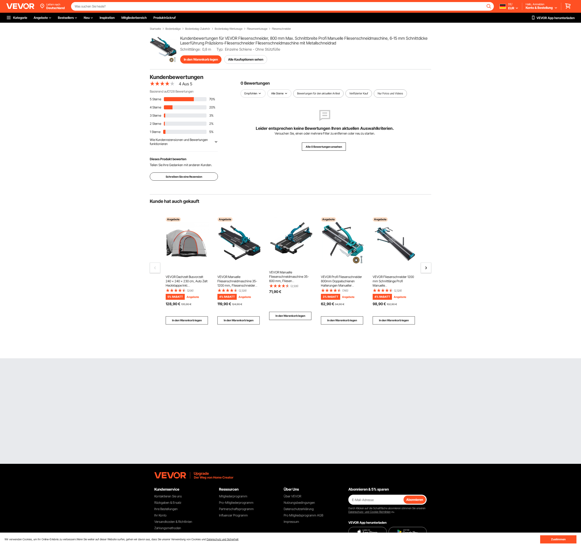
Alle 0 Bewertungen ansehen (324, 146)
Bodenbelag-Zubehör (197, 28)
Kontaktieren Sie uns (168, 496)
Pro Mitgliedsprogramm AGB (303, 515)
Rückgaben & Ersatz (167, 502)
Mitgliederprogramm (233, 496)
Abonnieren (414, 499)
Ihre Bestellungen (166, 509)
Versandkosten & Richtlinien (173, 521)
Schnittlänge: (190, 49)
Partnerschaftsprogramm (236, 509)
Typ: (220, 49)
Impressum (291, 521)
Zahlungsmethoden (167, 528)
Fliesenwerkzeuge (257, 28)
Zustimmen (558, 539)
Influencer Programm (233, 515)
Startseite (155, 28)
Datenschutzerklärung (299, 509)
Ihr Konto (160, 515)
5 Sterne (155, 99)
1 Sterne (155, 132)
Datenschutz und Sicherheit (223, 539)
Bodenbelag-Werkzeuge (228, 28)
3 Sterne (155, 115)
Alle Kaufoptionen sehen (245, 59)
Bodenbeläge (173, 28)
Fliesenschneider (281, 28)
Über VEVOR (292, 496)
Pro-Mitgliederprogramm (236, 502)
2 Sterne (155, 123)
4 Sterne (155, 107)
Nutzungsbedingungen (299, 502)
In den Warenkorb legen (201, 59)
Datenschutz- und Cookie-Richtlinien (369, 512)
